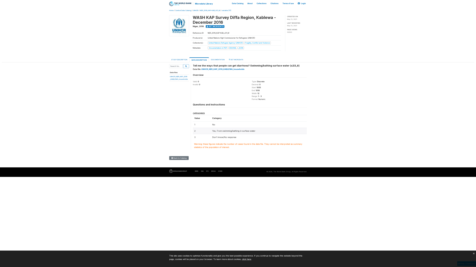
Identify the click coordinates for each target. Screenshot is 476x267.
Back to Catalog (180, 158)
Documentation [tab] (218, 60)
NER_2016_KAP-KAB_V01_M (210, 10)
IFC (207, 171)
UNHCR (195, 10)
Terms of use (288, 3)
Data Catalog (237, 3)
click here (246, 259)
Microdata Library (204, 3)
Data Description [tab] (199, 60)
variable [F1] (226, 10)
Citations (274, 3)
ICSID (220, 171)
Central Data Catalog (183, 10)
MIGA (213, 171)
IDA (202, 171)
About (250, 3)
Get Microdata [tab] (236, 60)
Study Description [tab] (179, 60)
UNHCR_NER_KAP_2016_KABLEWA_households (222, 69)
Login (303, 3)
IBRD (196, 171)
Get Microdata (216, 26)
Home (171, 10)
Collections (262, 3)
